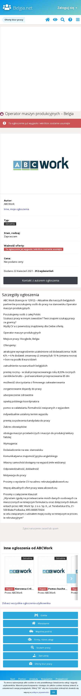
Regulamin (46, 679)
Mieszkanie (43, 623)
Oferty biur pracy (43, 663)
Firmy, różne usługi (43, 639)
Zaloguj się (66, 8)
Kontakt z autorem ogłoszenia (40, 280)
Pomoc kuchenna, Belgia (63, 588)
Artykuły (33, 679)
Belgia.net (22, 8)
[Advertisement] (40, 69)
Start (12, 679)
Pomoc (22, 679)
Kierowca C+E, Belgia (28, 588)
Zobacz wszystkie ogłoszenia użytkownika (26, 603)
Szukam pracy (43, 647)
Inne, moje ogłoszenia (16, 209)
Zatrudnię (43, 655)
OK (53, 692)
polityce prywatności (40, 692)
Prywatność (62, 679)
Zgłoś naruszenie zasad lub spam (40, 528)
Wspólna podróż (43, 631)
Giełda (43, 615)
